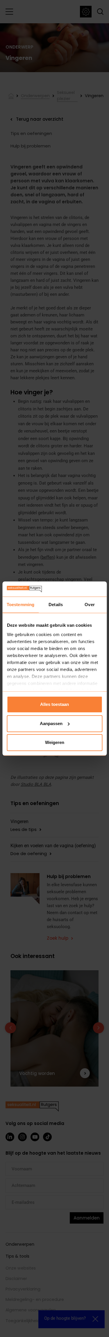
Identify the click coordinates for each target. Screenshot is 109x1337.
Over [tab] (89, 604)
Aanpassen (51, 723)
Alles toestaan (54, 704)
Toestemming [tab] (20, 604)
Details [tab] (56, 604)
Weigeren (54, 742)
